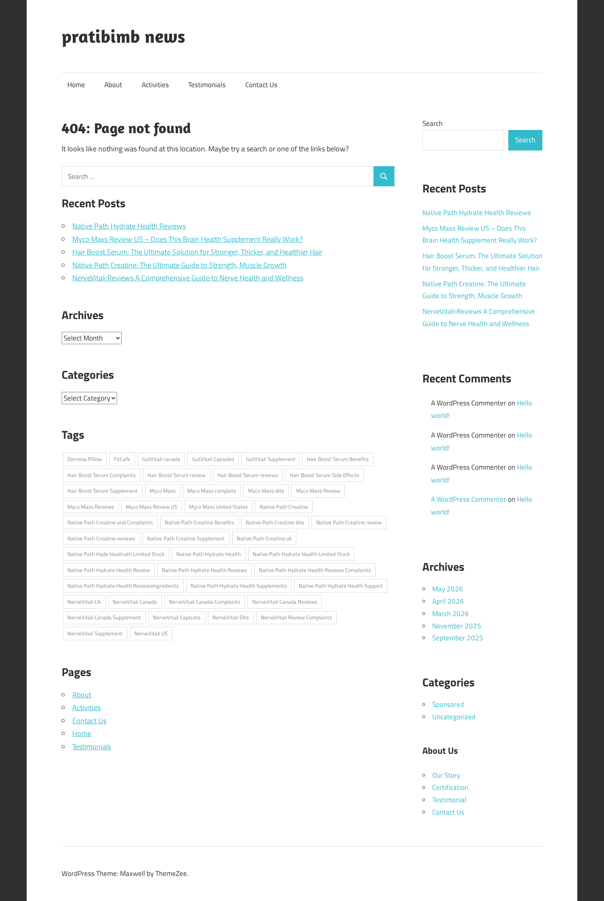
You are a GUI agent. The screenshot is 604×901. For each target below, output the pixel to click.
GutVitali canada (161, 459)
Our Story (446, 775)
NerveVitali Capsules (177, 617)
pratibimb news (123, 36)
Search (432, 123)
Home (76, 84)
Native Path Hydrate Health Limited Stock (301, 554)
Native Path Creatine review (349, 522)
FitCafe (122, 459)
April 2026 (448, 601)
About (113, 84)
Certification (450, 787)
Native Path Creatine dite (275, 522)
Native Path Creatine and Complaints (110, 522)
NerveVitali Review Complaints (296, 617)
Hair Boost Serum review (176, 475)
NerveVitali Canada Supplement (104, 617)
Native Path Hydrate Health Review (108, 570)
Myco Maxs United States (218, 507)
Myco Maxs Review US (151, 507)
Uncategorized (453, 716)
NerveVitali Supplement (94, 633)
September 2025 (457, 637)
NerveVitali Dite (230, 617)
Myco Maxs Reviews (90, 507)
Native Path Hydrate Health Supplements (239, 585)
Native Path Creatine (284, 507)
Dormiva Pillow (84, 459)
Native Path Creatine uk (264, 538)
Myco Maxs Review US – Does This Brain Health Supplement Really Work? (187, 239)
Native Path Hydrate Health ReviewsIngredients (123, 585)
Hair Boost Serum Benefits (338, 459)
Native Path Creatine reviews (101, 538)
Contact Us (261, 84)
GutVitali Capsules (213, 459)
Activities (155, 84)
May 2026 (447, 589)
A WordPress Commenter (468, 499)
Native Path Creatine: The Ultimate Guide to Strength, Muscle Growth (179, 265)
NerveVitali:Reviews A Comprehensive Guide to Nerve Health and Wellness (187, 277)
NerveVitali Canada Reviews (284, 602)
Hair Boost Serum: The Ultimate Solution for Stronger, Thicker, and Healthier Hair (197, 251)
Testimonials (207, 84)
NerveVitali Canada (135, 602)
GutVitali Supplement (270, 459)
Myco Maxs (162, 490)
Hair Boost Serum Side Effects (324, 475)
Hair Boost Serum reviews (247, 475)
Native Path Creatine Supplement (186, 538)
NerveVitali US (151, 633)
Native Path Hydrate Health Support (341, 585)
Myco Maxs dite (266, 490)
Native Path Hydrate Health (208, 554)
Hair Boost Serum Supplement (102, 490)
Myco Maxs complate (211, 490)
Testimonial (449, 799)
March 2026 (450, 613)
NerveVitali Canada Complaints (204, 602)
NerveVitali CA (84, 602)
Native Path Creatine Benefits (199, 522)
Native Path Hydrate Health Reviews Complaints (315, 570)
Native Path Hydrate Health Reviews (129, 226)
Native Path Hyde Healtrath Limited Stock (115, 554)
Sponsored (448, 704)
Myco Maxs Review (318, 490)
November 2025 (456, 626)
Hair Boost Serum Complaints (101, 475)
